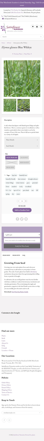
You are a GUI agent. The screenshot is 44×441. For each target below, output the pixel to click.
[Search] (41, 36)
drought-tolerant (33, 179)
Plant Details (10, 140)
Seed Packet (24, 162)
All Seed (9, 43)
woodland (28, 186)
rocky (21, 186)
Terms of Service (7, 392)
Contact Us (5, 395)
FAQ (23, 255)
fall (37, 190)
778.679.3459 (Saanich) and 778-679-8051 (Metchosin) (20, 16)
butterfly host (23, 175)
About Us (5, 343)
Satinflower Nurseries (18, 435)
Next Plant (27, 54)
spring (7, 194)
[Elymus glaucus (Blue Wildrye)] (22, 78)
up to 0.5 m (17, 190)
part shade (26, 190)
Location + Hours (7, 350)
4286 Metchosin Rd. (17, 12)
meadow (14, 186)
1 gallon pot (12, 162)
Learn (3, 341)
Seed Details (10, 146)
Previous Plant (17, 54)
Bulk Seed (10, 167)
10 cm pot (24, 157)
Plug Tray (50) (12, 157)
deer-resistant (22, 179)
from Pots (16, 255)
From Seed (6, 255)
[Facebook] (4, 420)
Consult (4, 348)
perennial (34, 183)
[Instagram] (9, 420)
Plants (4, 336)
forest (7, 186)
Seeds (3, 338)
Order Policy (6, 382)
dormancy (34, 272)
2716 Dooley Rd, (15, 10)
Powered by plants (30, 435)
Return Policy (6, 387)
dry (13, 194)
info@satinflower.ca (10, 19)
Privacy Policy (6, 385)
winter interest (20, 183)
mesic (18, 194)
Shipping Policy (7, 390)
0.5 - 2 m (8, 190)
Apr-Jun (14, 175)
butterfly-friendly (10, 179)
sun (33, 190)
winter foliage (9, 183)
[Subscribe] (39, 412)
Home (3, 43)
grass (28, 183)
